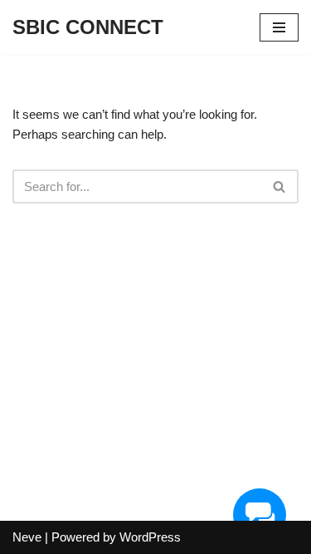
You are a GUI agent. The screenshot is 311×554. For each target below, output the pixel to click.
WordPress (150, 537)
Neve (26, 537)
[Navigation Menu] (279, 27)
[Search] (280, 186)
